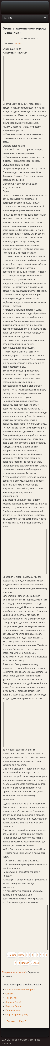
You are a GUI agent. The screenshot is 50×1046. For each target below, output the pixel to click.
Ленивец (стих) (13, 1001)
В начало (11, 954)
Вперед (25, 962)
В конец (35, 962)
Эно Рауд (18, 43)
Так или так (11, 997)
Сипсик (9, 993)
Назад (21, 954)
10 (19, 962)
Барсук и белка (13, 1006)
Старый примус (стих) (16, 1014)
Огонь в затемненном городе (20, 989)
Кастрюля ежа (12, 1010)
